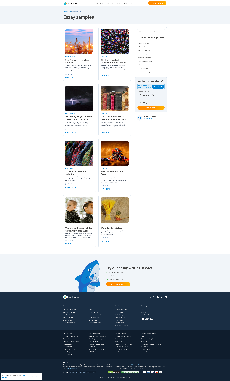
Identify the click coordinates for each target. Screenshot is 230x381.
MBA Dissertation (94, 352)
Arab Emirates (91, 372)
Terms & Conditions (121, 309)
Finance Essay (145, 336)
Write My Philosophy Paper (71, 341)
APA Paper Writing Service (148, 339)
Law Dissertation (120, 352)
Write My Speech (68, 352)
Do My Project (93, 346)
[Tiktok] (162, 297)
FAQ (142, 309)
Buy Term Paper (120, 339)
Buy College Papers (94, 333)
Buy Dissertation (68, 315)
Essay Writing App (94, 317)
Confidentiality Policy (121, 317)
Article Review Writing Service (123, 344)
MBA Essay (144, 341)
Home (65, 11)
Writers (107, 3)
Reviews (119, 3)
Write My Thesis (145, 349)
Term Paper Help (68, 317)
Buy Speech (144, 346)
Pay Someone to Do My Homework (151, 344)
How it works (99, 3)
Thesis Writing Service (121, 349)
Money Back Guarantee (122, 325)
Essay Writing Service (69, 322)
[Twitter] (150, 297)
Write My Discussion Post (96, 349)
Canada (82, 372)
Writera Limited (135, 365)
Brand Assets (93, 320)
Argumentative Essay (69, 339)
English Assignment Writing (123, 336)
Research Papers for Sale (96, 344)
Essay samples (70, 57)
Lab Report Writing (120, 333)
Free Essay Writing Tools (96, 315)
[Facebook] (147, 297)
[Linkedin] (158, 297)
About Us (143, 312)
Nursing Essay (119, 341)
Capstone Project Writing (148, 333)
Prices (113, 3)
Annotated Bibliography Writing (98, 336)
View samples (148, 119)
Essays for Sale (67, 320)
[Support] (166, 297)
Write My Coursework (69, 309)
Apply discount (151, 107)
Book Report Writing (69, 349)
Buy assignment (68, 346)
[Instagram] (154, 297)
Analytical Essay (67, 344)
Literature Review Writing (70, 336)
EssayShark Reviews (147, 315)
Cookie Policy (119, 315)
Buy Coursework (94, 341)
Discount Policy (119, 322)
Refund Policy (119, 320)
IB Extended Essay (68, 354)
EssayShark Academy (95, 322)
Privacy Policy (119, 312)
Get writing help (157, 3)
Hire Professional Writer (118, 284)
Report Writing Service (121, 346)
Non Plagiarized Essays (96, 339)
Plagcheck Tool (93, 312)
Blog (125, 3)
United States (74, 372)
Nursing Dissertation (147, 352)
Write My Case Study (69, 333)
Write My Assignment (69, 312)
